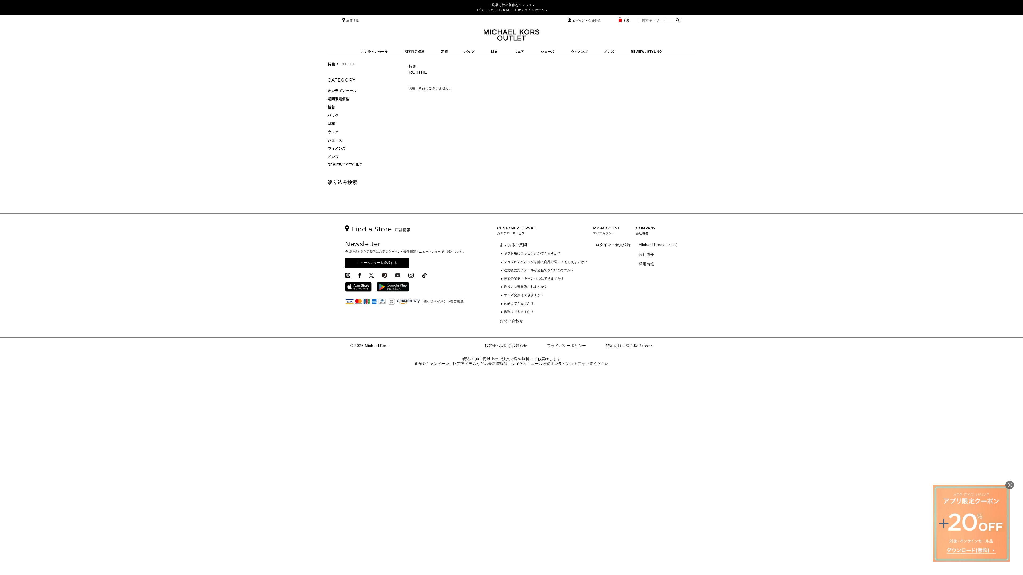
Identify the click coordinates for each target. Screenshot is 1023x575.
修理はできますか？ (519, 312)
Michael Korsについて (658, 245)
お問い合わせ (511, 321)
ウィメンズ (579, 52)
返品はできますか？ (519, 303)
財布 (494, 52)
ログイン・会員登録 (586, 20)
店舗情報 (352, 20)
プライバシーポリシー (566, 345)
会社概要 (646, 254)
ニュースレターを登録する (377, 263)
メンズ (609, 52)
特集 (331, 64)
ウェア (519, 52)
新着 (444, 52)
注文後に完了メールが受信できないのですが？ (539, 270)
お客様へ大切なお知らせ (505, 345)
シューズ (547, 52)
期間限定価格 (415, 52)
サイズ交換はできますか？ (524, 295)
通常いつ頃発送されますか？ (525, 287)
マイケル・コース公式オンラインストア (547, 364)
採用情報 (646, 264)
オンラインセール (374, 52)
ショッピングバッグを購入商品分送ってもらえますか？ (546, 262)
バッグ (469, 52)
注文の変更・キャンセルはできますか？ (534, 278)
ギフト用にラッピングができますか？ (532, 253)
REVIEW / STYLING (646, 52)
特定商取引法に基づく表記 (629, 345)
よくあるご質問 (513, 245)
